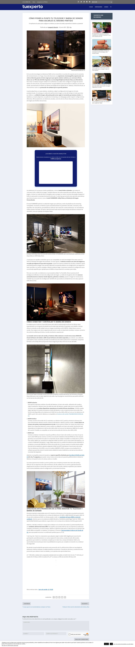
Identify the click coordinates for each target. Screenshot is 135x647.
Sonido (106, 7)
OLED (51, 589)
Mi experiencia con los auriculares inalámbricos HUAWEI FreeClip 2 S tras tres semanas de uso (101, 35)
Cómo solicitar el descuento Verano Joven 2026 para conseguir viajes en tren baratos (100, 69)
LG (48, 589)
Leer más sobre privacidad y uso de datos (123, 644)
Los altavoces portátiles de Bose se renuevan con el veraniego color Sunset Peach (100, 52)
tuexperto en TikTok (42, 2)
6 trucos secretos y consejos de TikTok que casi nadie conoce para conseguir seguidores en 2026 (101, 86)
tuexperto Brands (53, 27)
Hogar (91, 7)
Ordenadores (98, 7)
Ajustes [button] (106, 644)
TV (110, 7)
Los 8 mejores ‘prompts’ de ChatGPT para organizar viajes (101, 102)
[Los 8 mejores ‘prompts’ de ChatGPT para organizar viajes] (101, 95)
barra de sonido (43, 589)
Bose (34, 2)
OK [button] (111, 644)
